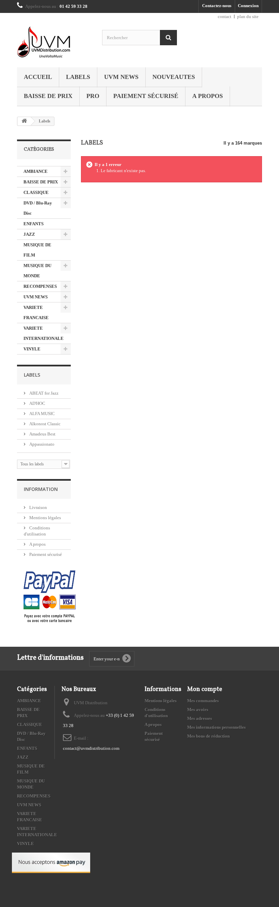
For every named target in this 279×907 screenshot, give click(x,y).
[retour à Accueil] (24, 121)
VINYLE (31, 348)
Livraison (37, 507)
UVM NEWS (121, 76)
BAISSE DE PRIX (48, 96)
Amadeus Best (41, 433)
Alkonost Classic (44, 423)
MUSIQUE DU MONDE (37, 270)
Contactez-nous (216, 5)
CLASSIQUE (36, 192)
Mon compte (204, 689)
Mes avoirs (197, 709)
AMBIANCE (35, 171)
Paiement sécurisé (145, 96)
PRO (92, 96)
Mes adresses (199, 718)
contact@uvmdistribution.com (91, 748)
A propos (207, 96)
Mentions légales (44, 517)
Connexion (248, 5)
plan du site (248, 16)
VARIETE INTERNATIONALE (43, 333)
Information (41, 489)
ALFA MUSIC (41, 413)
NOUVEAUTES (173, 76)
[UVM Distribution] (54, 43)
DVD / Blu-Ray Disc (37, 208)
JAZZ (29, 234)
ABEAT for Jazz (43, 393)
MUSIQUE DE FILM (37, 250)
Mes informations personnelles (216, 727)
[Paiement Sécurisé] (49, 596)
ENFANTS (33, 223)
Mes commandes (203, 700)
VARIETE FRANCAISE (36, 312)
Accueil (38, 76)
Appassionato (41, 444)
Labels (78, 76)
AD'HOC (36, 403)
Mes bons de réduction (208, 736)
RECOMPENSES (40, 286)
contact (224, 16)
